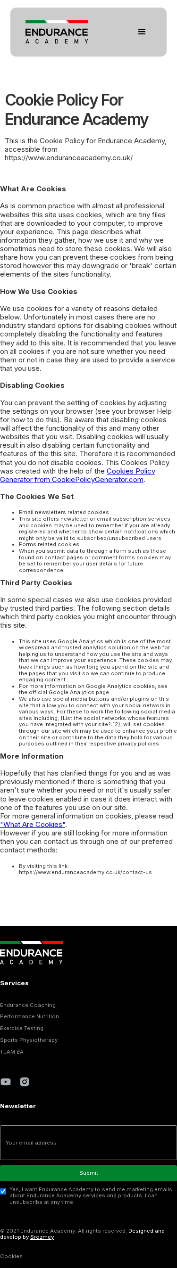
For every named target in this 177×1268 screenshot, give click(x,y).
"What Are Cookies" (32, 824)
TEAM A (12, 1052)
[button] (142, 32)
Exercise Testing (21, 1028)
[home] (54, 32)
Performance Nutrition (29, 1017)
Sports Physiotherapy (29, 1040)
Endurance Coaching (28, 1005)
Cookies (11, 1256)
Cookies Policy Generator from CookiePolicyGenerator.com (77, 475)
